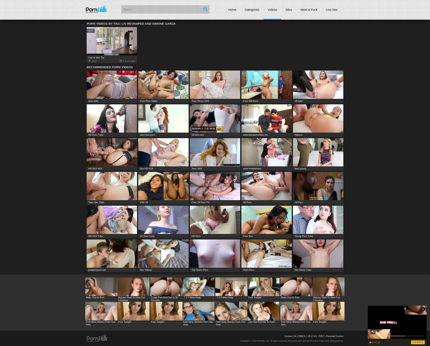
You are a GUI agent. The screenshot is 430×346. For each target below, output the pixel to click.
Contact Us (290, 336)
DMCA (301, 336)
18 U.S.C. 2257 (316, 336)
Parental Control (334, 336)
